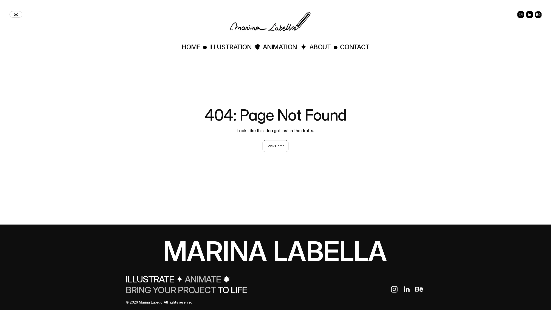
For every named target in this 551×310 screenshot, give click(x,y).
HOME (191, 47)
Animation (280, 47)
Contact (354, 47)
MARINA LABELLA (275, 251)
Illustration (230, 47)
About (320, 47)
